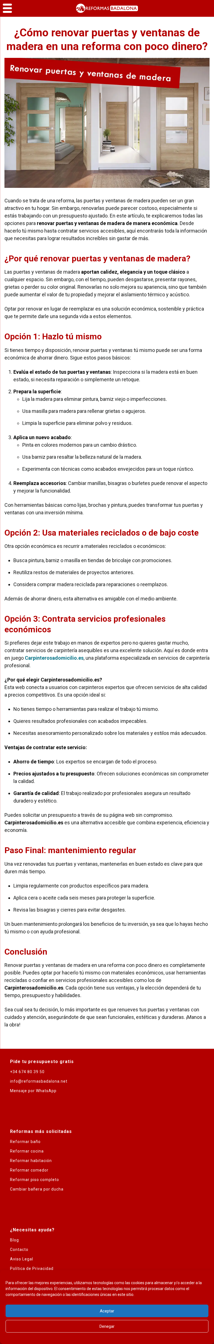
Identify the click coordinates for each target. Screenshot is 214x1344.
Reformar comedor (29, 1170)
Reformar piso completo (34, 1179)
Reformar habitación (31, 1160)
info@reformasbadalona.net (38, 1081)
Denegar (107, 1326)
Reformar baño (25, 1141)
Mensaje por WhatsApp (33, 1091)
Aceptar (107, 1311)
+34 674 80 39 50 (27, 1071)
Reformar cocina (27, 1151)
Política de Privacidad (32, 1268)
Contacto (19, 1249)
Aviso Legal (21, 1259)
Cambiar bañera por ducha (37, 1189)
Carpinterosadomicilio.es (54, 658)
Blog (14, 1240)
